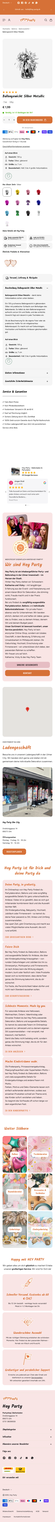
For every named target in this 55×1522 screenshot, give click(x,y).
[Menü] (4, 20)
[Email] (33, 3)
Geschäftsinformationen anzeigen (16, 146)
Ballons (14, 29)
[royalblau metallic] (38, 202)
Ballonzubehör (24, 29)
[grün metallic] (17, 213)
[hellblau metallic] (7, 213)
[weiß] (38, 213)
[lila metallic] (28, 202)
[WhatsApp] (36, 3)
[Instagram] (18, 3)
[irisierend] (7, 223)
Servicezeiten (36, 1377)
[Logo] (28, 20)
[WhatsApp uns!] (27, 9)
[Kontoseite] (9, 20)
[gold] (17, 192)
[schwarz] (28, 213)
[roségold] (28, 192)
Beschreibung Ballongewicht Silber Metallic (23, 288)
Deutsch (6, 1490)
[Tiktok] (29, 3)
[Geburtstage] (15, 1229)
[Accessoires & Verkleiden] (40, 1192)
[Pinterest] (26, 3)
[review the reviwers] (44, 482)
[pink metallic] (7, 202)
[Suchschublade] (45, 20)
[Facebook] (22, 3)
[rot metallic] (38, 192)
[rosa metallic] (17, 202)
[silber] (7, 192)
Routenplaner (14, 851)
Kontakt (27, 673)
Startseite (6, 29)
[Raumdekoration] (15, 1192)
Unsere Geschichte (27, 664)
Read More (13, 500)
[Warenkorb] (50, 20)
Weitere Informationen (15, 373)
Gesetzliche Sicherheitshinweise (19, 381)
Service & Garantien (15, 392)
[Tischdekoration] (40, 1154)
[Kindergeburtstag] (40, 1229)
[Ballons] (15, 1154)
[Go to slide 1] (25, 505)
